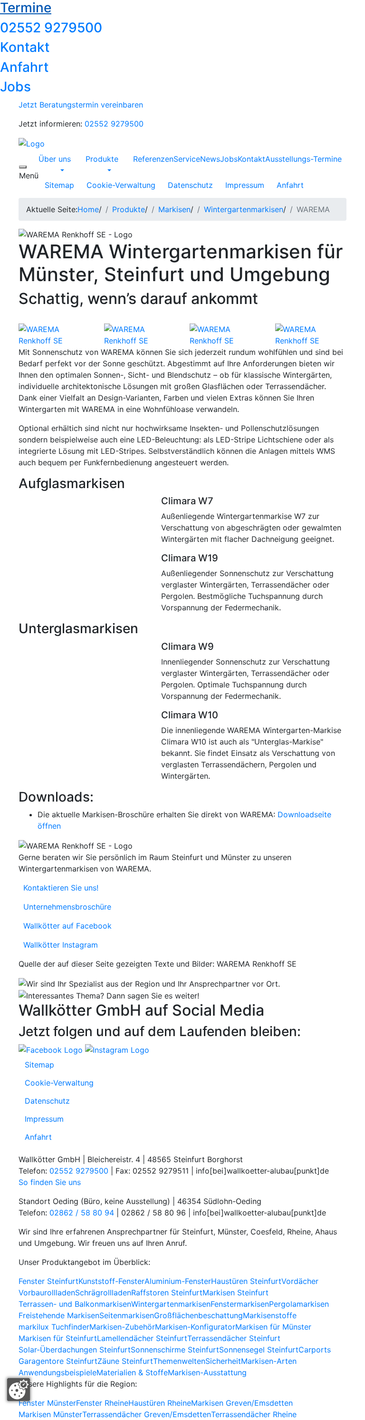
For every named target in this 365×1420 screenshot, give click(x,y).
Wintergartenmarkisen (243, 209)
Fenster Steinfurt (48, 1281)
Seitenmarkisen (126, 1315)
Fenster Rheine (102, 1403)
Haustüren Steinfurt (246, 1281)
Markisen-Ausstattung (207, 1372)
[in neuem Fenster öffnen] (52, 1049)
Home (88, 209)
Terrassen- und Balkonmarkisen (75, 1304)
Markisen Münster (50, 1414)
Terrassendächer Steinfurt (233, 1338)
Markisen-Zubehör (122, 1327)
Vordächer (299, 1281)
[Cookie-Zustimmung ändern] (18, 1389)
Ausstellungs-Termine (303, 159)
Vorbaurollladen (47, 1292)
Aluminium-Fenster (177, 1281)
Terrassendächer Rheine (254, 1414)
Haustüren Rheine (159, 1403)
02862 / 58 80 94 (81, 1212)
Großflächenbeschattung (198, 1315)
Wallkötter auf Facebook (65, 925)
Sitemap (59, 185)
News (210, 159)
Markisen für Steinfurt (58, 1338)
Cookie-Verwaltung (120, 185)
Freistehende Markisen (59, 1315)
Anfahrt (24, 67)
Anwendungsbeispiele (57, 1372)
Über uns (54, 159)
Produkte (102, 159)
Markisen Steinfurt (235, 1292)
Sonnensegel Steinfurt (258, 1349)
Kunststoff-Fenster (111, 1281)
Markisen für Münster (273, 1327)
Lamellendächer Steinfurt (142, 1338)
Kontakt (24, 47)
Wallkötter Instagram (58, 945)
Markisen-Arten (269, 1361)
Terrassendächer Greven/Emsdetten (146, 1414)
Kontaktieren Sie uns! (58, 887)
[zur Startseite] (32, 142)
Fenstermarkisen (240, 1304)
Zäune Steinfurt (125, 1361)
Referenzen (153, 159)
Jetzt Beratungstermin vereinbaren (81, 104)
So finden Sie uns (50, 1182)
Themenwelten (179, 1361)
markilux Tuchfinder (54, 1327)
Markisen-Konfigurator (195, 1327)
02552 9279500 (51, 28)
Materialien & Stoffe (132, 1372)
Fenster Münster (47, 1403)
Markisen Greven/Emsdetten (242, 1403)
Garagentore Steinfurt (58, 1361)
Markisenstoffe (270, 1315)
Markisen (174, 209)
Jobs (15, 86)
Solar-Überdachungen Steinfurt (75, 1349)
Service (186, 159)
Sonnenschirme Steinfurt (175, 1349)
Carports (314, 1349)
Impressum (244, 185)
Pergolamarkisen (299, 1304)
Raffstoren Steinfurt (166, 1292)
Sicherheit (223, 1361)
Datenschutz (190, 185)
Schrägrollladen (103, 1292)
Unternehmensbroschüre (65, 906)
